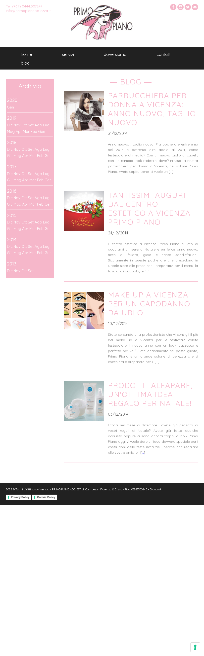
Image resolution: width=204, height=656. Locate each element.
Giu (9, 155)
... (171, 171)
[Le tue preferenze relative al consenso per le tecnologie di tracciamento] (195, 647)
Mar (26, 131)
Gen (10, 107)
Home (26, 54)
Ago (38, 125)
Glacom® (155, 489)
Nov (16, 125)
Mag (11, 131)
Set (31, 125)
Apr (19, 131)
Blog (25, 63)
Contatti (163, 54)
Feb (34, 131)
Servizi (71, 54)
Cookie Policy (46, 497)
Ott (24, 125)
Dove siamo (115, 54)
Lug (46, 125)
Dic (9, 125)
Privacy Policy (20, 497)
